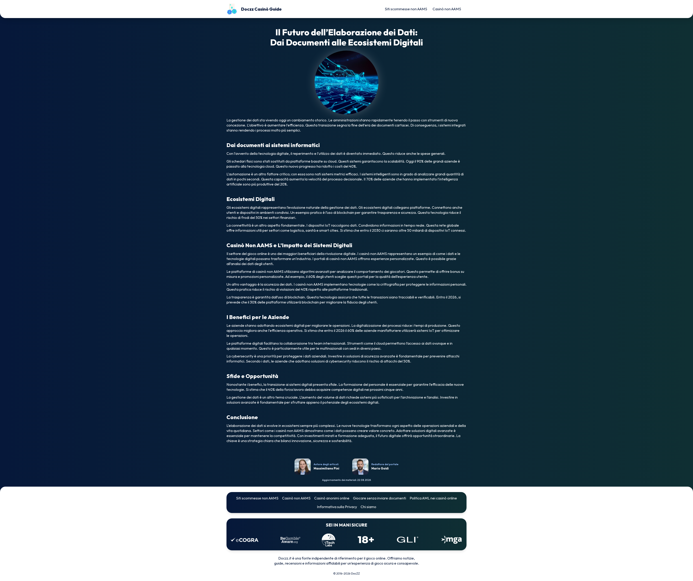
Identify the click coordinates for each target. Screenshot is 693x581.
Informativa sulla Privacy (337, 506)
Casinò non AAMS (447, 9)
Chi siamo (368, 506)
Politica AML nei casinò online (433, 498)
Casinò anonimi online (331, 498)
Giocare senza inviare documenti (379, 498)
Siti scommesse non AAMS (406, 9)
